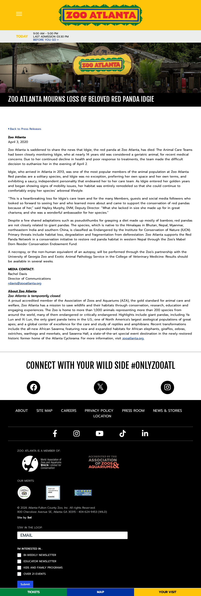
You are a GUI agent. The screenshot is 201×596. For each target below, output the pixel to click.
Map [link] (100, 592)
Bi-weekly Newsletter (40, 555)
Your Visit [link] (167, 592)
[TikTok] (123, 433)
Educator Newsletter (40, 561)
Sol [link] (29, 517)
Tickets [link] (33, 592)
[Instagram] (76, 433)
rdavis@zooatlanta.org (24, 283)
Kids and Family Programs (43, 568)
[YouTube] (100, 433)
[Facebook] (55, 433)
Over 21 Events (35, 574)
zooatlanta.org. (133, 338)
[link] (100, 15)
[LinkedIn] (145, 433)
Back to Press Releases (25, 129)
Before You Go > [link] (46, 39)
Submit (25, 584)
